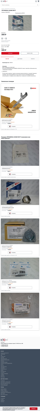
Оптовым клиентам (4, 391)
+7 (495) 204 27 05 (36, 1)
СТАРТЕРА (2, 372)
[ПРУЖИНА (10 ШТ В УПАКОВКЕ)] (20, 268)
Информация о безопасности (6, 392)
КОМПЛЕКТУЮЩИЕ (4, 362)
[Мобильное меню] (1, 1)
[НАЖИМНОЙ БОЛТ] (20, 153)
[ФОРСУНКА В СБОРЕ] (20, 100)
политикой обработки (7, 409)
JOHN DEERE (3, 354)
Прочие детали (7, 8)
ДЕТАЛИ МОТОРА (4, 358)
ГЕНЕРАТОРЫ (3, 356)
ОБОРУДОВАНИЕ (4, 366)
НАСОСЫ (2, 365)
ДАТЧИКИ (2, 357)
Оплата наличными (4, 385)
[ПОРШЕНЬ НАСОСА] (20, 305)
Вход (2, 394)
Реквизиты (3, 400)
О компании (3, 398)
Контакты (2, 401)
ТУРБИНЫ (2, 374)
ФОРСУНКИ (3, 377)
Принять (34, 408)
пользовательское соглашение (9, 409)
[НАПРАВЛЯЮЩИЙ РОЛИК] (20, 192)
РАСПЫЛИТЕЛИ (3, 371)
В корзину (10, 53)
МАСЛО (2, 364)
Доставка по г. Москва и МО (5, 381)
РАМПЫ (2, 370)
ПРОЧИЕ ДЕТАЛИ (4, 369)
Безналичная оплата (4, 384)
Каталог (3, 8)
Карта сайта (3, 393)
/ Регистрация (5, 394)
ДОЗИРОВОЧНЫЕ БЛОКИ (5, 359)
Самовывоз (3, 380)
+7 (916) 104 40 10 (4, 346)
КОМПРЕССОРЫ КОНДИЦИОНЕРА (6, 363)
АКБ (1, 355)
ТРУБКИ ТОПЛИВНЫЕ (4, 373)
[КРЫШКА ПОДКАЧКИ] (20, 231)
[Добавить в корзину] (10, 126)
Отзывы (2, 399)
